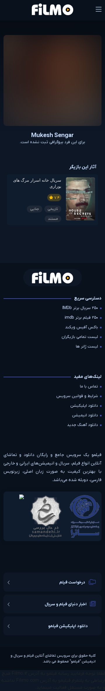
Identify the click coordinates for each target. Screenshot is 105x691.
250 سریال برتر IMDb (80, 308)
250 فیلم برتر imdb (81, 317)
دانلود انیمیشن (85, 415)
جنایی (34, 208)
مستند (53, 218)
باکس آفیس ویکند (81, 327)
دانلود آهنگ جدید (82, 425)
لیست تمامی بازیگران (80, 337)
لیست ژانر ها (87, 346)
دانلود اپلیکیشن (84, 405)
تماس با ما (89, 386)
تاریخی (53, 208)
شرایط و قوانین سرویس (77, 396)
